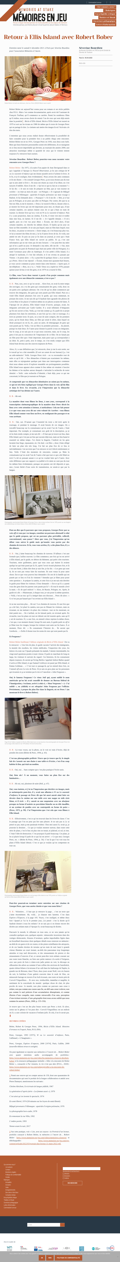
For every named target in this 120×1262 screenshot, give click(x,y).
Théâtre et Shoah (107, 17)
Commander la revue (94, 2)
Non (49, 1258)
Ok (42, 1258)
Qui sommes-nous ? (106, 7)
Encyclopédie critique (105, 14)
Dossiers (8, 1185)
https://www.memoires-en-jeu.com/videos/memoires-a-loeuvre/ (41, 1138)
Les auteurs (8, 1167)
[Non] (118, 1257)
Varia (6, 1187)
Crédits (7, 1177)
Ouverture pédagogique (104, 21)
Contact (7, 1170)
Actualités (8, 1182)
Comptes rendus (10, 1195)
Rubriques (110, 10)
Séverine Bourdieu (90, 47)
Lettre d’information (105, 25)
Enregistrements (10, 1190)
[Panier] (105, 2)
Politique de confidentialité (13, 1175)
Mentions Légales (10, 1172)
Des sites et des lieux (11, 1192)
